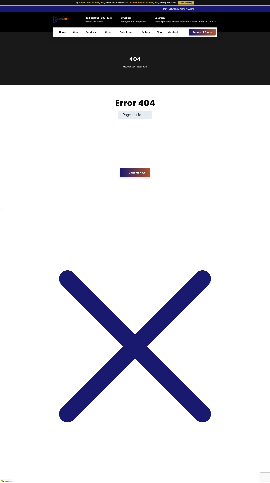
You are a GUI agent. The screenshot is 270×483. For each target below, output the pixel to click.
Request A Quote (202, 32)
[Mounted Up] (61, 19)
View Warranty (186, 3)
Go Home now (136, 172)
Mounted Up (129, 66)
